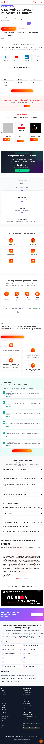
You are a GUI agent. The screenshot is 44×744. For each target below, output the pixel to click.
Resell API (3, 727)
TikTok (19, 69)
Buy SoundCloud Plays (27, 705)
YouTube (34, 69)
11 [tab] (26, 578)
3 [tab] (19, 578)
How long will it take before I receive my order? (16, 499)
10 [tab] (25, 578)
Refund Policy (29, 742)
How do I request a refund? (10, 503)
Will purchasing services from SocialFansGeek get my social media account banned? (21, 508)
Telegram (6, 82)
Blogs (25, 678)
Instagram (6, 69)
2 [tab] (18, 578)
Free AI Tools (3, 718)
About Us (2, 714)
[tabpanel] (22, 563)
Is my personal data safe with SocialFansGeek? (16, 526)
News (3, 681)
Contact (17, 681)
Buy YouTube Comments (27, 697)
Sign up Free (22, 28)
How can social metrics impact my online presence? (17, 474)
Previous (1, 58)
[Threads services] (24, 38)
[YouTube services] (11, 38)
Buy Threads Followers (27, 706)
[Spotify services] (19, 38)
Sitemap (2, 729)
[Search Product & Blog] (31, 2)
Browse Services (9, 28)
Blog (2, 720)
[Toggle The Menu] (2, 2)
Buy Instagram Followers (27, 692)
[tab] (22, 469)
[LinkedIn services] (21, 38)
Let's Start (36, 615)
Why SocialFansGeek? (5, 716)
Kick (33, 82)
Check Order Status (4, 731)
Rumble (5, 85)
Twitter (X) (20, 73)
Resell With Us (10, 681)
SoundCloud (6, 76)
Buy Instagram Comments (28, 696)
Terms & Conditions (16, 742)
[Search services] (29, 23)
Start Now (6, 139)
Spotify (33, 73)
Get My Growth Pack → (22, 170)
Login (35, 2)
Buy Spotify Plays (26, 701)
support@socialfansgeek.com (30, 718)
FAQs (38, 678)
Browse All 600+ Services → (22, 91)
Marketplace (5, 678)
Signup (40, 2)
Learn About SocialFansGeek (12, 337)
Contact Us (3, 725)
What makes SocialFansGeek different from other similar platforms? (22, 478)
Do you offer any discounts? (11, 513)
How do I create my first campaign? (13, 490)
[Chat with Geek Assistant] (41, 741)
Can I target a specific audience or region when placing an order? (21, 522)
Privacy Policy (23, 742)
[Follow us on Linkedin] (24, 721)
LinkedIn (19, 76)
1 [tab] (17, 578)
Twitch (33, 79)
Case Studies (32, 678)
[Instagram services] (6, 38)
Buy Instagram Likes (26, 694)
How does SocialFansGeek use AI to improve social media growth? (21, 531)
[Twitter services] (16, 38)
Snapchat (20, 82)
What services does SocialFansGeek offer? (14, 469)
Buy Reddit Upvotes (26, 703)
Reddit (5, 79)
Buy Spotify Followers (27, 708)
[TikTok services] (8, 38)
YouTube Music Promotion (16, 678)
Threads (33, 76)
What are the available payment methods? (14, 494)
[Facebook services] (14, 38)
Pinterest (20, 79)
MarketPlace (18, 106)
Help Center (3, 723)
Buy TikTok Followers (26, 690)
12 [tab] (27, 578)
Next (42, 58)
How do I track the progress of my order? (14, 518)
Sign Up (27, 106)
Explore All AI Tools (21, 451)
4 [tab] (20, 578)
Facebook (6, 73)
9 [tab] (24, 578)
